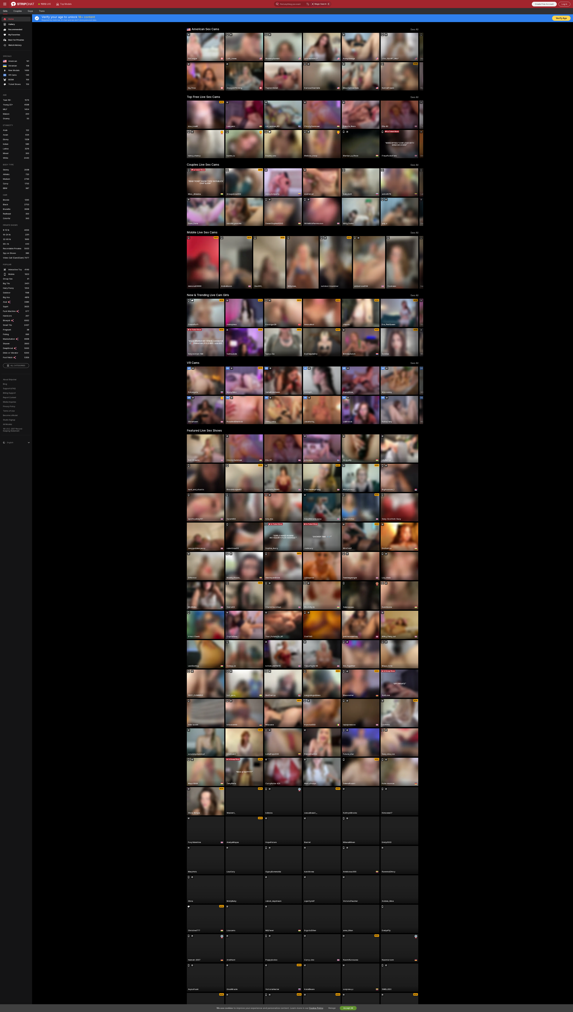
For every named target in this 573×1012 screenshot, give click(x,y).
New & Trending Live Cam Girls (208, 295)
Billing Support (9, 393)
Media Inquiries (9, 402)
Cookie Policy (316, 1008)
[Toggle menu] (5, 4)
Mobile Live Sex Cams (202, 232)
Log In (564, 4)
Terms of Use (9, 411)
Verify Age (561, 18)
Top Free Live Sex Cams (203, 97)
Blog (5, 384)
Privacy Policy (9, 406)
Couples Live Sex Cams (203, 164)
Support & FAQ (9, 389)
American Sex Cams (205, 29)
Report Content (9, 397)
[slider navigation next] (415, 61)
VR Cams (193, 363)
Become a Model (10, 415)
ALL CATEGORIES (17, 366)
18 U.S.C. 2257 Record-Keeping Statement (13, 430)
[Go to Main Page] (23, 4)
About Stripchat (9, 380)
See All (414, 29)
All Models (7, 424)
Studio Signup (9, 420)
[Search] (308, 4)
